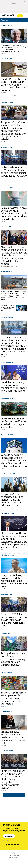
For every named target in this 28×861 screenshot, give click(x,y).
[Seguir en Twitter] (4, 844)
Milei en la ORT (12, 1)
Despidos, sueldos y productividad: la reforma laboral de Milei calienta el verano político (14, 581)
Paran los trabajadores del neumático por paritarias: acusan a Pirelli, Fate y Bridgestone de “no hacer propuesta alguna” (13, 779)
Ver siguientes (14, 795)
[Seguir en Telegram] (9, 844)
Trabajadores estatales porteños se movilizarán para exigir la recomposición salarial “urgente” (14, 659)
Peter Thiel (20, 1)
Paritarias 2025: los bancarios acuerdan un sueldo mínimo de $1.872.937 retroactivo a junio (14, 620)
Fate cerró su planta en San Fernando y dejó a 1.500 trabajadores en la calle (8, 308)
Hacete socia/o (20, 15)
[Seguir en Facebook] (6, 844)
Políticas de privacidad (14, 855)
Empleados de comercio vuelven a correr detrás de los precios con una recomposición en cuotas (13, 48)
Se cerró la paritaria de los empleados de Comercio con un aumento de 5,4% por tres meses (13, 698)
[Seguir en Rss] (18, 844)
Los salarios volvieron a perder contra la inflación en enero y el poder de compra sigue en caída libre (14, 213)
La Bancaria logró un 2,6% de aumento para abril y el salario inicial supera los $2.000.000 (14, 171)
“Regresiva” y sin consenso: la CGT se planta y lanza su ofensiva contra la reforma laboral (12, 500)
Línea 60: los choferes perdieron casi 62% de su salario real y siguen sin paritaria (13, 422)
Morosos (16, 1)
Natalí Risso (3, 745)
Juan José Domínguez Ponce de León (9, 266)
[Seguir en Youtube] (15, 844)
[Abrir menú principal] (25, 15)
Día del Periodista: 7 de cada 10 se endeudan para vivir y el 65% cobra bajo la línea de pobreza (14, 85)
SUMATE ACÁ (9, 836)
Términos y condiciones (14, 857)
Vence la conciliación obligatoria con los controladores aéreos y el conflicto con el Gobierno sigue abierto (14, 460)
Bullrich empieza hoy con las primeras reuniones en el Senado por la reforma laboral (14, 386)
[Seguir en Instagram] (12, 844)
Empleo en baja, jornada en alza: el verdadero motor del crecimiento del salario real (13, 737)
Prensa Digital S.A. (14, 853)
